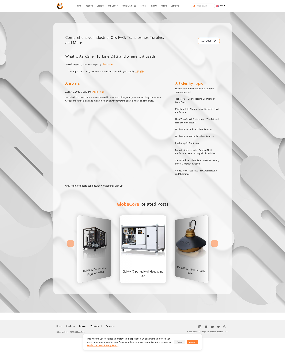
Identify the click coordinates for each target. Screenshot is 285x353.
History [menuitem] (143, 6)
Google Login (142, 123)
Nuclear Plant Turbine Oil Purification (193, 129)
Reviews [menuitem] (153, 6)
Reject (179, 342)
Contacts (110, 326)
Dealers (82, 326)
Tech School (96, 326)
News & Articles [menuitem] (129, 6)
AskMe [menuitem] (164, 6)
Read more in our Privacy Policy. (102, 345)
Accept (192, 342)
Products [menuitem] (89, 6)
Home (59, 326)
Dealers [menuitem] (100, 6)
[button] (214, 243)
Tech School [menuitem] (112, 6)
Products (70, 326)
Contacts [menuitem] (175, 6)
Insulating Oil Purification (187, 143)
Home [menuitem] (78, 6)
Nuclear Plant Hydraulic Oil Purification (194, 136)
